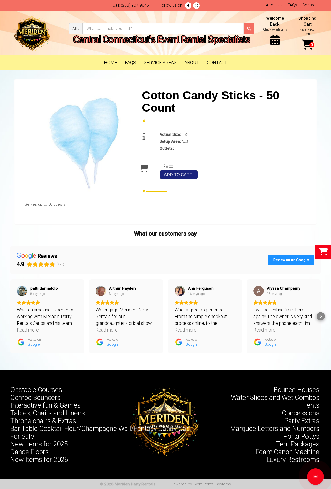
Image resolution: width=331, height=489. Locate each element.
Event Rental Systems (212, 484)
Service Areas (160, 62)
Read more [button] (28, 330)
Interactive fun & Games (45, 405)
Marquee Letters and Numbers (274, 428)
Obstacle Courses (36, 390)
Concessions (300, 413)
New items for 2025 (39, 444)
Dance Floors (29, 452)
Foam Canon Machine (287, 452)
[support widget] (315, 476)
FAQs (292, 5)
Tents (311, 405)
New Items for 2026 (39, 459)
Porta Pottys (301, 436)
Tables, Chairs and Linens (47, 413)
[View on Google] (22, 291)
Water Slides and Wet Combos (275, 397)
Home (110, 62)
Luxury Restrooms (293, 459)
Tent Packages (297, 444)
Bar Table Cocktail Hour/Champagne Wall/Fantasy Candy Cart (100, 428)
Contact (309, 5)
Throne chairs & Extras (43, 421)
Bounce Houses (296, 390)
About (191, 62)
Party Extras (301, 421)
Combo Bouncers (35, 397)
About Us (274, 5)
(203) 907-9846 (135, 5)
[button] (10, 316)
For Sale (22, 436)
